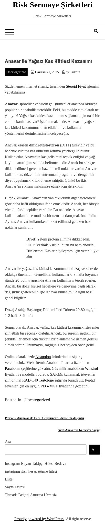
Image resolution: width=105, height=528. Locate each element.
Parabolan (12, 368)
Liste (8, 479)
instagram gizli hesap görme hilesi (31, 471)
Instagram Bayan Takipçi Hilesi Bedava (35, 463)
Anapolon (43, 357)
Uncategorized (16, 72)
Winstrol (91, 368)
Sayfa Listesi (15, 487)
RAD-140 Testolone (38, 380)
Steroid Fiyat (76, 86)
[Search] (96, 31)
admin (76, 72)
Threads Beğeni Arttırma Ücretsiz (31, 495)
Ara (8, 441)
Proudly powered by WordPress (39, 519)
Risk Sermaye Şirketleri (53, 4)
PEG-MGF (49, 386)
